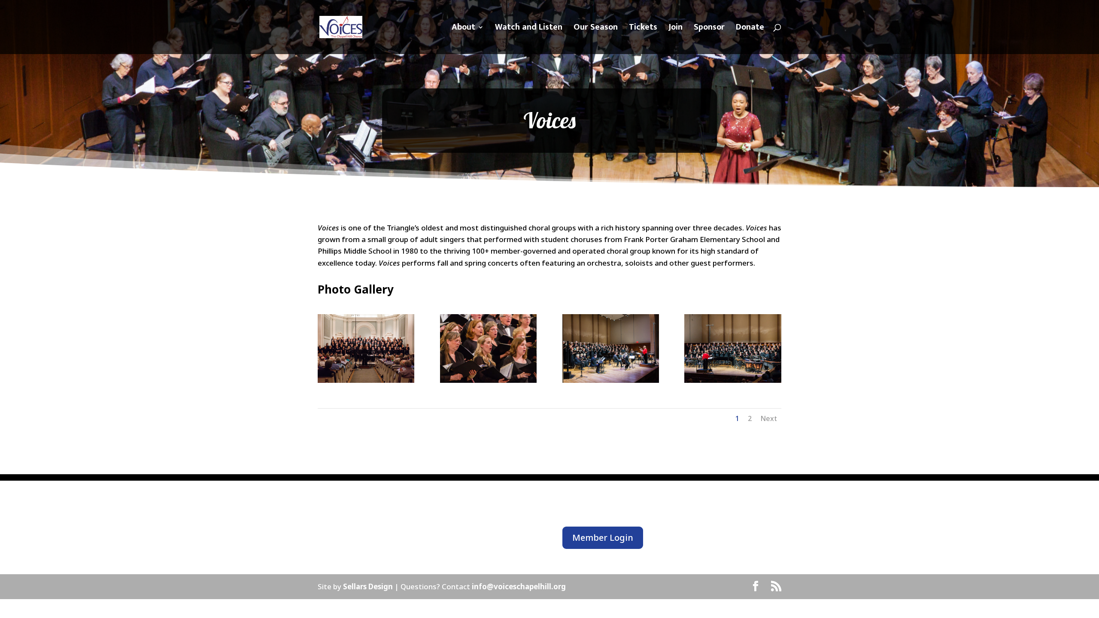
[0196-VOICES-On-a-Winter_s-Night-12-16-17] (732, 380)
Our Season (596, 29)
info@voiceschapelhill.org (519, 586)
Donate (750, 29)
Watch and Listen (528, 29)
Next (768, 418)
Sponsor (709, 29)
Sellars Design (369, 586)
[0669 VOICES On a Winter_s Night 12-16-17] (610, 380)
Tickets (643, 29)
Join (675, 29)
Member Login (602, 537)
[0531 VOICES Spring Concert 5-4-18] (366, 380)
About (463, 29)
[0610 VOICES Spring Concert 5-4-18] (488, 380)
